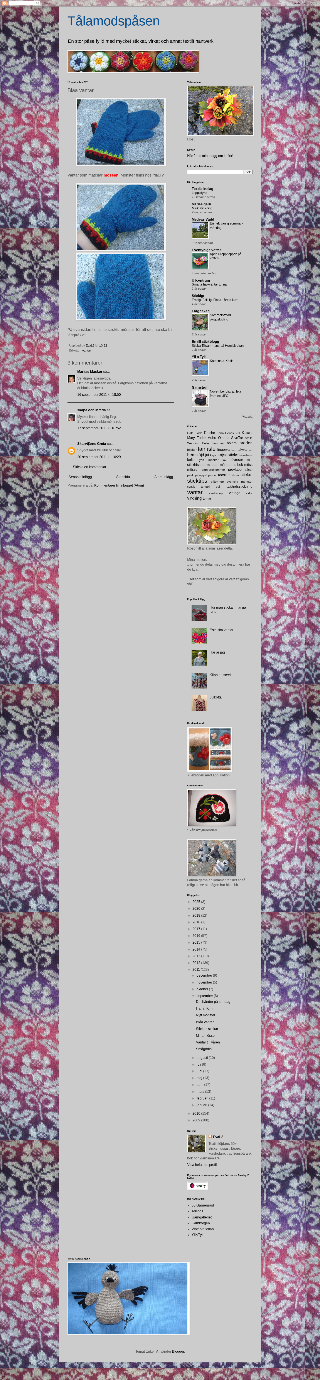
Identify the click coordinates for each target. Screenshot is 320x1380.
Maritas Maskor (89, 371)
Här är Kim (204, 1008)
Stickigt (198, 296)
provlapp (235, 469)
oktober (203, 989)
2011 (196, 969)
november (205, 982)
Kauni (247, 432)
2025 (196, 902)
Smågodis (204, 1049)
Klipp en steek (221, 675)
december (205, 975)
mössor (193, 469)
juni (200, 1071)
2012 (196, 963)
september (205, 996)
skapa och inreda (91, 410)
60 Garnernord (203, 1205)
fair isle (207, 449)
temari (205, 486)
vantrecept (216, 493)
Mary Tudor (196, 438)
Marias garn (201, 204)
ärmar (207, 498)
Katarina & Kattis (222, 361)
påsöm (212, 475)
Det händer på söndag (213, 1002)
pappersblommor (213, 469)
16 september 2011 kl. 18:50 (99, 394)
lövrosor (237, 460)
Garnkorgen (201, 1223)
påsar (249, 469)
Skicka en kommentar (89, 467)
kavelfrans (246, 455)
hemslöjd (195, 454)
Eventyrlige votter (206, 250)
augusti (203, 1058)
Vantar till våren (208, 1042)
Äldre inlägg (163, 477)
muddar (213, 465)
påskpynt (201, 475)
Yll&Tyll (198, 1235)
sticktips (197, 481)
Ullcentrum (201, 280)
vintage (234, 493)
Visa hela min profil (202, 1165)
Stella (249, 438)
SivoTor (237, 438)
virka (249, 493)
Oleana (223, 438)
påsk (190, 475)
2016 (196, 936)
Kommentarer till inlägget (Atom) (119, 485)
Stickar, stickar (207, 1029)
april (200, 1084)
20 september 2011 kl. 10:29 (99, 457)
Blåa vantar (205, 1022)
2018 (196, 922)
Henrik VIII (232, 433)
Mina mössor (206, 1035)
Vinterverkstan (203, 1229)
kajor (213, 455)
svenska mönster (240, 481)
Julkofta (216, 697)
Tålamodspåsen (113, 21)
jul (207, 455)
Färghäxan (201, 311)
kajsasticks (228, 454)
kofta (191, 460)
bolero (232, 443)
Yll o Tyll (198, 357)
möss (248, 465)
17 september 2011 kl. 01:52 (99, 428)
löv (224, 460)
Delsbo (209, 433)
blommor (218, 443)
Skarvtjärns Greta (91, 444)
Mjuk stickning (202, 208)
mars (201, 1091)
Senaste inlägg (80, 477)
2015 (196, 942)
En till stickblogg (205, 341)
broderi (246, 443)
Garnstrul (199, 387)
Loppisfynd (199, 193)
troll (218, 486)
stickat (247, 474)
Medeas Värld (203, 219)
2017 (196, 929)
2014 (196, 949)
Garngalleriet (202, 1217)
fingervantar (226, 449)
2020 (196, 908)
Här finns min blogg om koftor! (210, 156)
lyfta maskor (208, 460)
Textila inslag (202, 189)
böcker (192, 449)
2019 (196, 915)
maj (200, 1078)
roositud (224, 475)
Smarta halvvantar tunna (209, 284)
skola (235, 475)
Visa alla (247, 416)
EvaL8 (218, 1137)
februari (203, 1098)
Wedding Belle (198, 443)
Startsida (123, 477)
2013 (196, 956)
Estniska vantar (221, 630)
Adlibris (197, 1211)
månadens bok (231, 465)
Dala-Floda (194, 433)
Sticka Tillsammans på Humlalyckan (218, 345)
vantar (86, 350)
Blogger (178, 1351)
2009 (196, 1120)
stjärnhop (217, 481)
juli (199, 1064)
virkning (194, 498)
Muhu (211, 438)
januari (202, 1105)
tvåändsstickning (240, 486)
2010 (196, 1113)
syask (191, 486)
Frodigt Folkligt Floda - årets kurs (215, 300)
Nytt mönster (205, 1015)
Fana (220, 433)
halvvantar (244, 449)
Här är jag (217, 652)
